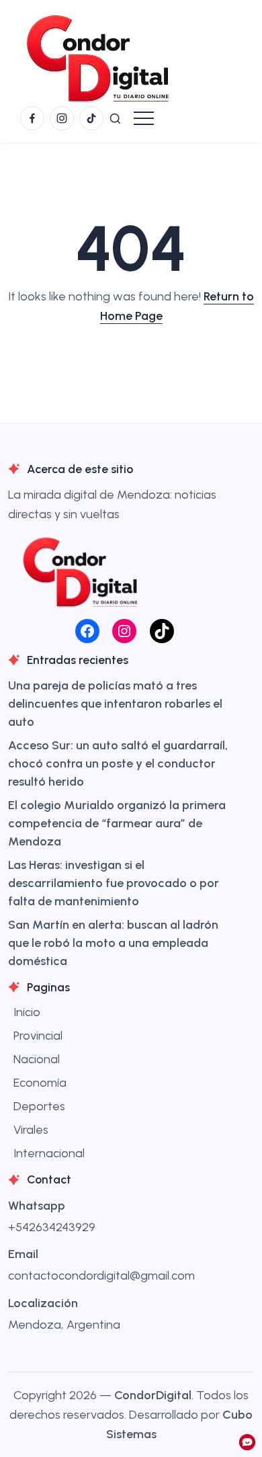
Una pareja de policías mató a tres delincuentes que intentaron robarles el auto (115, 703)
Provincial (37, 1035)
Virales (30, 1129)
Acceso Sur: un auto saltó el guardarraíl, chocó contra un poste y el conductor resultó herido (118, 763)
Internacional (49, 1153)
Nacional (36, 1059)
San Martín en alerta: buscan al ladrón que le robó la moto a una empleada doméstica (113, 942)
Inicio (26, 1012)
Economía (40, 1082)
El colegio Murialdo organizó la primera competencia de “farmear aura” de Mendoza (117, 823)
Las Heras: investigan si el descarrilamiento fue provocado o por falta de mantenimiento (113, 883)
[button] (115, 118)
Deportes (39, 1106)
